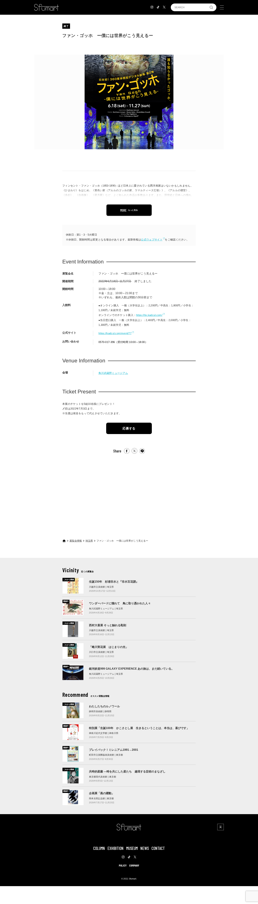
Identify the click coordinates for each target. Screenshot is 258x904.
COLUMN (99, 848)
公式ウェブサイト (151, 239)
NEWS (144, 848)
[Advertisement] (129, 493)
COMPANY (134, 865)
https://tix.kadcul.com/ (149, 315)
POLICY (123, 865)
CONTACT (158, 848)
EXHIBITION (116, 848)
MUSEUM (132, 848)
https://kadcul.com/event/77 (114, 333)
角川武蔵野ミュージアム (113, 373)
